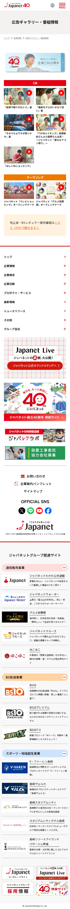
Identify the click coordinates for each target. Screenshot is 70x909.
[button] (62, 5)
